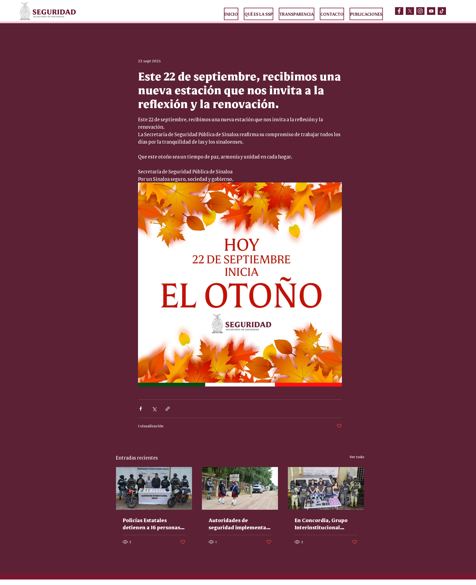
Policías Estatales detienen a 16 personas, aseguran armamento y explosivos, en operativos (152, 523)
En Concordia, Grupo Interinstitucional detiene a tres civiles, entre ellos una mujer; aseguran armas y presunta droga (322, 523)
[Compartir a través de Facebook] (140, 408)
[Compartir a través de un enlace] (167, 408)
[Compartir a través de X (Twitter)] (154, 408)
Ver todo (357, 456)
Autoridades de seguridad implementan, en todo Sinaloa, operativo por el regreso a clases (240, 523)
